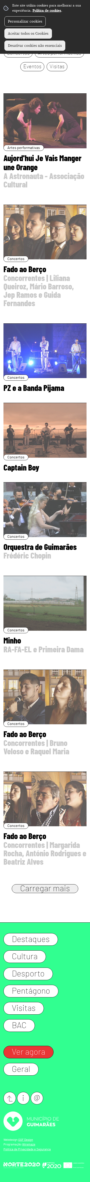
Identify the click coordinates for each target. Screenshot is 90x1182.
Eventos (32, 66)
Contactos (23, 1098)
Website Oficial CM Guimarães (45, 1121)
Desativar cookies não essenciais (35, 45)
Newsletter (37, 1098)
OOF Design (25, 1139)
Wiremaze (28, 1144)
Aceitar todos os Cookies (28, 33)
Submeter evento (9, 1098)
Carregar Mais (45, 888)
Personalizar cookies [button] (25, 21)
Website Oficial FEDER (73, 1165)
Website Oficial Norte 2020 (21, 1165)
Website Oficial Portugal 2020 (51, 1165)
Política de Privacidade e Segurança (27, 1149)
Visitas (57, 66)
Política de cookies (47, 10)
